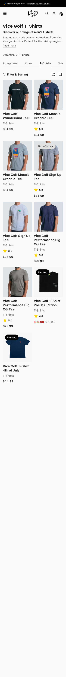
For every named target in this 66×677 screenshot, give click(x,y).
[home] (33, 13)
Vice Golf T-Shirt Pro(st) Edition (47, 303)
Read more (9, 45)
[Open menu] (5, 13)
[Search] (47, 13)
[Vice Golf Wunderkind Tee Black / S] (17, 95)
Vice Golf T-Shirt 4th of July (16, 368)
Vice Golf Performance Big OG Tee (47, 240)
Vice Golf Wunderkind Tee (16, 116)
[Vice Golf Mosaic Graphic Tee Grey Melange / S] (17, 156)
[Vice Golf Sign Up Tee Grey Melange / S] (48, 156)
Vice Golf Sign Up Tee (47, 177)
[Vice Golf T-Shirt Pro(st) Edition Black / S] (48, 282)
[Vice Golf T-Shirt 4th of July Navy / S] (17, 347)
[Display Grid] (53, 74)
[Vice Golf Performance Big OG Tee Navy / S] (48, 217)
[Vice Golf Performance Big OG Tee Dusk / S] (17, 282)
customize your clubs (36, 3)
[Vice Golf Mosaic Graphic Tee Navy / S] (48, 95)
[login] (54, 13)
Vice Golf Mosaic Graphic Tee (47, 116)
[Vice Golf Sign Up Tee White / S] (17, 217)
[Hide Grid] (60, 74)
